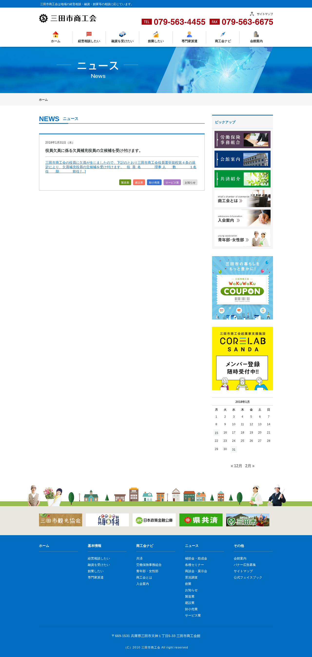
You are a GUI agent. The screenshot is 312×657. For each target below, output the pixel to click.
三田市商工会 (150, 647)
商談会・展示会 (196, 571)
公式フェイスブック (248, 577)
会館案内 (256, 41)
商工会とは (144, 577)
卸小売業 (154, 182)
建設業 (139, 182)
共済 (139, 558)
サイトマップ (243, 571)
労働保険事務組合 (149, 565)
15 (216, 433)
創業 (188, 584)
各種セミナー (194, 565)
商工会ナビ (223, 41)
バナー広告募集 (245, 565)
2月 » (249, 466)
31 (233, 449)
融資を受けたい (122, 41)
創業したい (156, 41)
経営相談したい (89, 41)
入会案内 (142, 584)
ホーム (55, 41)
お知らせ (190, 182)
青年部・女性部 (147, 571)
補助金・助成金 (196, 558)
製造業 (125, 182)
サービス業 (172, 182)
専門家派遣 (189, 41)
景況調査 (191, 577)
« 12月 (236, 466)
